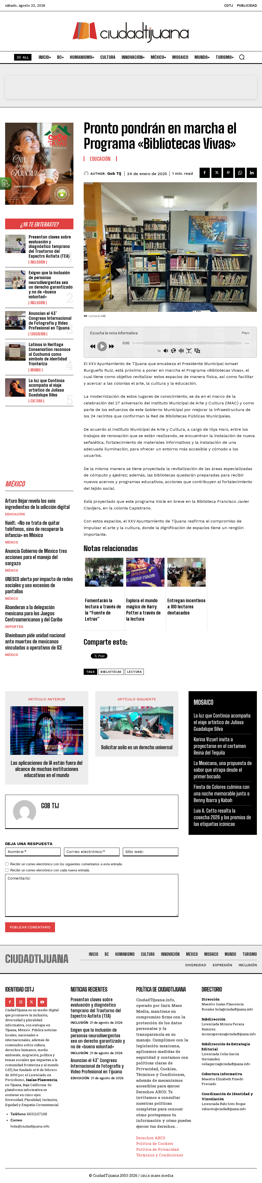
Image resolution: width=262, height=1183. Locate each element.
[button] (242, 57)
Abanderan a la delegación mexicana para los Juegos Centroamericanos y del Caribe (33, 613)
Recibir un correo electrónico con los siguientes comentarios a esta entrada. (66, 864)
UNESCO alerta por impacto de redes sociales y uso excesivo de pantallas (39, 585)
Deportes (14, 626)
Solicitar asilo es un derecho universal (136, 747)
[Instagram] (20, 1002)
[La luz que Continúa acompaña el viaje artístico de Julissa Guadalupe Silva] (15, 387)
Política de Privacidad (157, 1149)
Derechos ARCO (150, 1137)
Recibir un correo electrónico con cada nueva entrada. (50, 870)
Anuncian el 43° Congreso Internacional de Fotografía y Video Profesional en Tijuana (50, 320)
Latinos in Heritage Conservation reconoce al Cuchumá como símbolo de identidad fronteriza (49, 354)
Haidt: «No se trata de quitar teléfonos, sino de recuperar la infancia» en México (34, 529)
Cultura (36, 401)
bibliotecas (111, 672)
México (11, 542)
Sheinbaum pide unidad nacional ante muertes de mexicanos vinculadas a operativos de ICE (35, 641)
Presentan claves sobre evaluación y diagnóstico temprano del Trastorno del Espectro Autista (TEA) (50, 246)
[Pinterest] (228, 173)
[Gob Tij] (87, 173)
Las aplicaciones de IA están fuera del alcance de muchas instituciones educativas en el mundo (46, 769)
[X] (216, 173)
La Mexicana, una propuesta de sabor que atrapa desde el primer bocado (223, 769)
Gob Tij (114, 173)
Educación (37, 334)
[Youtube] (42, 1002)
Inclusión (37, 262)
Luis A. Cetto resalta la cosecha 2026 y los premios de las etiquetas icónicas (222, 817)
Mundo (35, 370)
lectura (134, 672)
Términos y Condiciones (159, 1154)
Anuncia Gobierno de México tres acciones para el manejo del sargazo (36, 557)
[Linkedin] (252, 173)
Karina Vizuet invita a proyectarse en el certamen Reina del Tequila (220, 746)
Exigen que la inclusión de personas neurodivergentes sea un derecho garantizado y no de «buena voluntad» (51, 284)
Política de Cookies (154, 1143)
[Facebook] (205, 173)
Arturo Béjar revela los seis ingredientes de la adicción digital (37, 504)
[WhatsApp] (240, 173)
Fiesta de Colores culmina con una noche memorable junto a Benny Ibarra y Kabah (221, 793)
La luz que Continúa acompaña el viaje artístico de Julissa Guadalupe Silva (46, 387)
